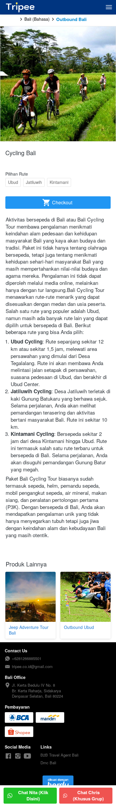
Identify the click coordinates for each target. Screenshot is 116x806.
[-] (8, 756)
